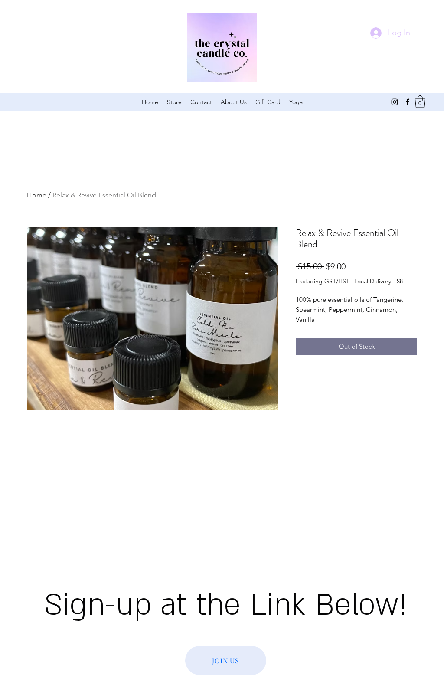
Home (36, 195)
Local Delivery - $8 (378, 281)
